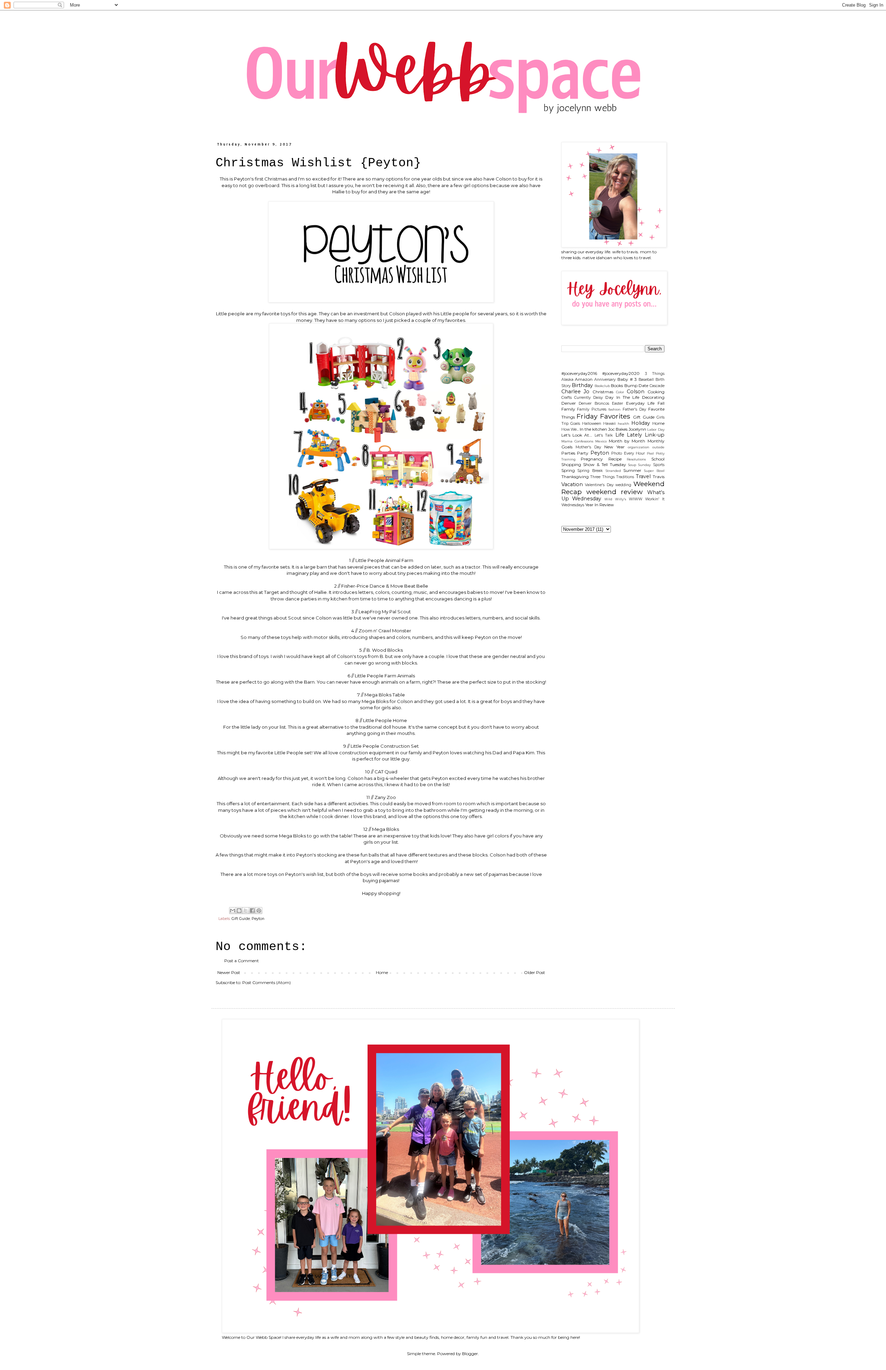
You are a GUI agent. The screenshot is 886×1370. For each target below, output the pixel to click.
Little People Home (385, 720)
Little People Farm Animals (385, 675)
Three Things (602, 477)
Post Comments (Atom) (266, 982)
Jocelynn (637, 429)
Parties (568, 453)
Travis (658, 476)
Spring (568, 470)
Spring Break (590, 470)
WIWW (635, 499)
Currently (582, 397)
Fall (661, 403)
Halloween (591, 423)
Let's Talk (604, 435)
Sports (658, 465)
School (657, 459)
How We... (570, 429)
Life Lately (628, 435)
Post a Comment (241, 960)
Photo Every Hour (628, 453)
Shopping (571, 464)
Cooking (656, 391)
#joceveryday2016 (579, 373)
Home (382, 972)
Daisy (598, 397)
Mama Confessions (577, 441)
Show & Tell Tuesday (604, 464)
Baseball (646, 379)
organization (638, 447)
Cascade (657, 386)
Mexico (601, 441)
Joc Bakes (617, 429)
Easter (617, 403)
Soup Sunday (639, 465)
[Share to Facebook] (252, 910)
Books (617, 385)
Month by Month (627, 441)
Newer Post (228, 972)
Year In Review (599, 504)
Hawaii (609, 423)
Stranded (613, 471)
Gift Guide (241, 918)
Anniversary (605, 379)
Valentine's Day (599, 485)
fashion (614, 409)
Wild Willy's (615, 499)
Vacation (572, 484)
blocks (479, 855)
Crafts (566, 397)
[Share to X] (245, 910)
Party (582, 453)
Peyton (258, 918)
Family (568, 409)
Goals (575, 423)
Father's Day (634, 409)
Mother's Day (588, 447)
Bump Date (636, 385)
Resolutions (636, 459)
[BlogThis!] (239, 910)
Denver (568, 403)
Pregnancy (592, 459)
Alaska (567, 379)
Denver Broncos (594, 403)
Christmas (603, 391)
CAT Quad (385, 771)
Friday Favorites (603, 416)
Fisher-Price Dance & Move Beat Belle (384, 586)
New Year (614, 446)
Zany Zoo (384, 797)
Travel (643, 476)
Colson (635, 391)
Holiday (640, 423)
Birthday (582, 385)
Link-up (654, 435)
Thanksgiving (575, 476)
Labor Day (655, 429)
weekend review (614, 492)
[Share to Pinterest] (258, 910)
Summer (632, 470)
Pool (650, 453)
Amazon (584, 379)
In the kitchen (593, 429)
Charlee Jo (575, 391)
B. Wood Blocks (384, 650)
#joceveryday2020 (621, 373)
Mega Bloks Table (384, 694)
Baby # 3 (627, 379)
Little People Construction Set (385, 746)
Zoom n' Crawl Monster (385, 630)
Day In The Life (622, 397)
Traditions (625, 477)
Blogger (470, 1353)
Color (620, 392)
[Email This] (232, 910)
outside (658, 447)
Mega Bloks (385, 829)
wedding (623, 485)
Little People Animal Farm (383, 560)
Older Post (534, 972)
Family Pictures (591, 409)
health (623, 423)
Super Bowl (654, 471)
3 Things (654, 373)
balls (374, 855)
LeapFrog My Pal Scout (384, 611)
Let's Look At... (577, 435)
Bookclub (602, 386)
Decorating (653, 397)
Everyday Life (640, 403)
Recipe (615, 459)
